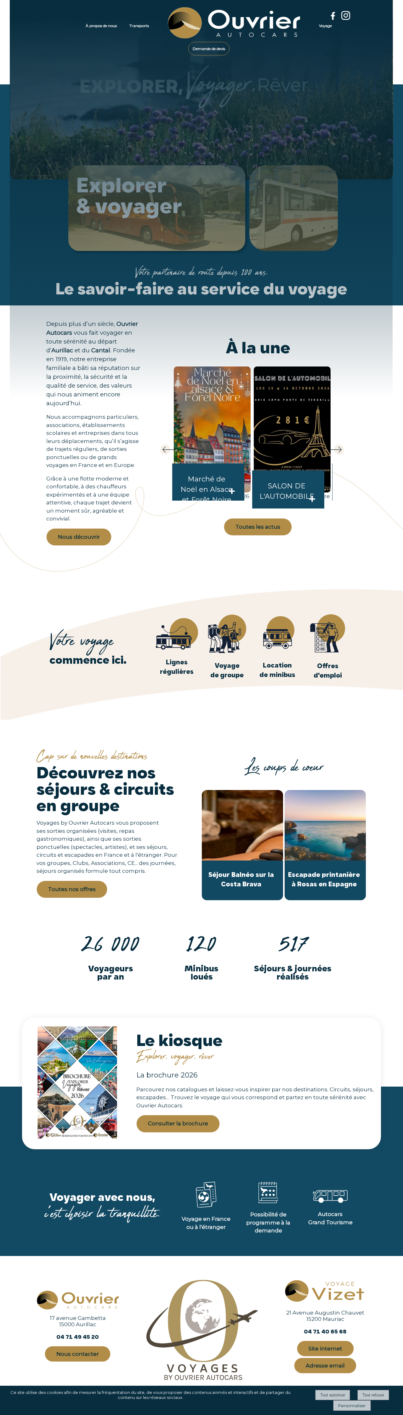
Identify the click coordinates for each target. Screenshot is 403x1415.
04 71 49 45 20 (77, 1336)
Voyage (325, 25)
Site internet (325, 1348)
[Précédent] (173, 451)
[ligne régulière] (177, 648)
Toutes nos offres (72, 889)
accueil (168, 25)
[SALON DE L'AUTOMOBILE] (292, 429)
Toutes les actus (258, 527)
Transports (139, 25)
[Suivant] (331, 451)
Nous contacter (77, 1354)
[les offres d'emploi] (327, 651)
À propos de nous (101, 25)
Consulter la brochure (178, 1123)
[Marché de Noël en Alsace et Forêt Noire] (212, 429)
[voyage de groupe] (227, 651)
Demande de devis (209, 48)
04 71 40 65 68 (325, 1331)
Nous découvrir (79, 537)
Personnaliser (352, 1405)
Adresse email (325, 1365)
